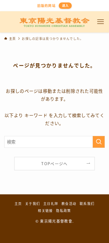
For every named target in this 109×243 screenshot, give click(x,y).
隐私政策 (63, 210)
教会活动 (68, 203)
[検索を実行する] (99, 142)
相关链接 (45, 210)
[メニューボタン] (100, 22)
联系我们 (87, 203)
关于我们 (32, 203)
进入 (65, 5)
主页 (18, 203)
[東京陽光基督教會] (54, 22)
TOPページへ (54, 163)
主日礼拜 (50, 203)
